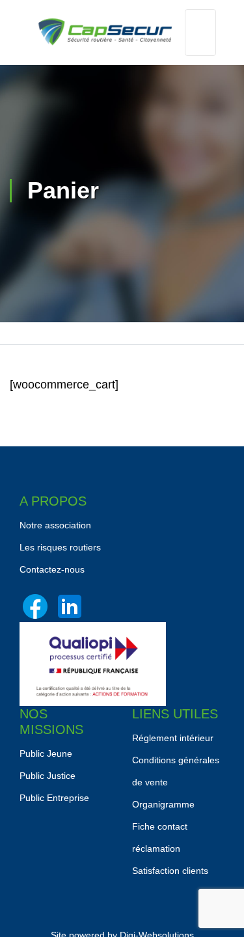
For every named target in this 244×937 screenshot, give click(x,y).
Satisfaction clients (170, 870)
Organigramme (163, 804)
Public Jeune (46, 753)
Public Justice (47, 775)
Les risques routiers (60, 547)
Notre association (55, 525)
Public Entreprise (54, 798)
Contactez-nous (52, 569)
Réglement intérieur (172, 738)
